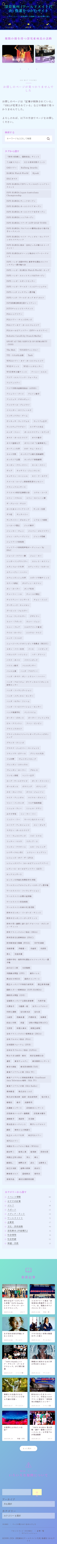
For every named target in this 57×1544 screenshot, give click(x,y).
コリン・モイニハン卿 (36, 498)
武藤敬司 (28, 1102)
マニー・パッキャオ (15, 803)
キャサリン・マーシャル (17, 476)
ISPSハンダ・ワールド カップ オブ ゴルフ (25, 297)
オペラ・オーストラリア (17, 437)
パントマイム (30, 712)
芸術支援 (44, 1151)
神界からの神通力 (22, 1129)
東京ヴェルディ (21, 1061)
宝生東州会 (25, 1011)
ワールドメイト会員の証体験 (19, 896)
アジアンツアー (13, 382)
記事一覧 (40, 1531)
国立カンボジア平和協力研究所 (20, 984)
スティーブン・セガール (38, 566)
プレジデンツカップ (27, 759)
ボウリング (27, 786)
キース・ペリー (38, 465)
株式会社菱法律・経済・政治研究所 (22, 1097)
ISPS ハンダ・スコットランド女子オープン (26, 275)
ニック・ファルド (14, 638)
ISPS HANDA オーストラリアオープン (24, 206)
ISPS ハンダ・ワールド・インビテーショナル (27, 286)
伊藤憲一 (22, 948)
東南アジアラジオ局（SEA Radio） (22, 1086)
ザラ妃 (9, 514)
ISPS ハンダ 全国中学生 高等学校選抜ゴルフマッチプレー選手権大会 (27, 263)
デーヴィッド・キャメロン (18, 605)
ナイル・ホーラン (14, 632)
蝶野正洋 (22, 1162)
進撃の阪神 (25, 1168)
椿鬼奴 (9, 1102)
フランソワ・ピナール (16, 753)
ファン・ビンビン (34, 723)
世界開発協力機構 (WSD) (18, 943)
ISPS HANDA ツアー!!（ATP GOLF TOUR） (27, 223)
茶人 (28, 1157)
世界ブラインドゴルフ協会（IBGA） (23, 932)
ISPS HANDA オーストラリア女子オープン (26, 212)
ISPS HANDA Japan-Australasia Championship (23, 194)
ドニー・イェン (33, 621)
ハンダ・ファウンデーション (19, 690)
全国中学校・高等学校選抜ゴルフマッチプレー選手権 (28, 961)
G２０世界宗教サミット (34, 162)
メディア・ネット (29, 1213)
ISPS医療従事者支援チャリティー (21, 303)
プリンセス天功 (37, 753)
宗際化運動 (11, 1011)
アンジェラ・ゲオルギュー (18, 399)
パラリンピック (31, 660)
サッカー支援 (39, 509)
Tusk (30, 355)
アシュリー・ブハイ (15, 393)
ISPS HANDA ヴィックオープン (21, 201)
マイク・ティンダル (15, 797)
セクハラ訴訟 (12, 583)
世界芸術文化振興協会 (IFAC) (20, 937)
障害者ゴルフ (12, 1173)
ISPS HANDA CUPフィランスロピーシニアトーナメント (28, 185)
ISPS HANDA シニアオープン (20, 217)
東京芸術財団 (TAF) (29, 1066)
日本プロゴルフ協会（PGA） (19, 1039)
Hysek (36, 173)
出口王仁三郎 (12, 967)
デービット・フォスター (17, 610)
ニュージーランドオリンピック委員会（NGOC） (28, 643)
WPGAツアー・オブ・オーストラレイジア (25, 360)
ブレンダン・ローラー (16, 770)
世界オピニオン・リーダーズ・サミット (24, 912)
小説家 (9, 1017)
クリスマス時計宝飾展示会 (18, 492)
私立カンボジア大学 (15, 1135)
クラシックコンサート (16, 487)
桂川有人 (45, 1097)
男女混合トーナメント (16, 1124)
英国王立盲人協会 (14, 1157)
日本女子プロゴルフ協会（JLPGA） (22, 1050)
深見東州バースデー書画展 (18, 1113)
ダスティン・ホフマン (31, 583)
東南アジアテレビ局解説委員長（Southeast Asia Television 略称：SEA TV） (26, 1079)
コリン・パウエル (14, 498)
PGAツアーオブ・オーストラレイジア (23, 325)
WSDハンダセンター (33, 366)
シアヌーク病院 (40, 520)
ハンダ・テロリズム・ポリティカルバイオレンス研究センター (28, 683)
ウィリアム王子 (40, 421)
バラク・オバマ (13, 660)
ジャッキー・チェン (15, 531)
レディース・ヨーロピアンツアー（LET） (25, 868)
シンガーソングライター (17, 561)
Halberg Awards (29, 167)
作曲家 (33, 948)
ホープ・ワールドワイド (17, 781)
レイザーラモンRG (15, 852)
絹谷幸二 (10, 1151)
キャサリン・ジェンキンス (28, 470)
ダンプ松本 (29, 588)
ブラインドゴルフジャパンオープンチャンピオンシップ (28, 735)
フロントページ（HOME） (22, 1531)
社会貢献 (29, 1239)
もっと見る (27, 1448)
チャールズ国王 (33, 594)
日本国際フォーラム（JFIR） (19, 1044)
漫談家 (21, 1118)
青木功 (37, 1173)
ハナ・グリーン (38, 654)
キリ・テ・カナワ (40, 476)
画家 (8, 1129)
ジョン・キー (36, 555)
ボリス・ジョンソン (35, 792)
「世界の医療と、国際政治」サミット (23, 156)
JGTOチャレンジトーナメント (20, 308)
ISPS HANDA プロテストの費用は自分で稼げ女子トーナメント (28, 229)
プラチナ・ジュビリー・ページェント (23, 748)
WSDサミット (13, 366)
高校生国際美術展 (26, 1179)
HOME (5, 1524)
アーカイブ (8, 1499)
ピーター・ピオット (15, 717)
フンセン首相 (12, 775)
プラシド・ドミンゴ (15, 742)
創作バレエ (35, 973)
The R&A (11, 350)
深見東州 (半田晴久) (29, 1230)
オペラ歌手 (37, 437)
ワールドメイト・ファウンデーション (23, 890)
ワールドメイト (29, 1217)
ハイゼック (43, 649)
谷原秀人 (42, 1162)
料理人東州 (21, 1028)
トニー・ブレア (13, 627)
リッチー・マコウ (14, 841)
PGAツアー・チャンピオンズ (19, 319)
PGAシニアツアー (14, 314)
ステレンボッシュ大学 (16, 577)
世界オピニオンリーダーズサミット (22, 918)
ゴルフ (29, 1205)
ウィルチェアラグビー (16, 426)
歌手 (18, 1102)
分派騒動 (26, 967)
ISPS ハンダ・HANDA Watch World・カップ (28, 270)
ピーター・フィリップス (38, 717)
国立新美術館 (43, 984)
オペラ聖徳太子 (13, 443)
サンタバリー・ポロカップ (18, 520)
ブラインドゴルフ (14, 728)
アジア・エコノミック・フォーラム (22, 377)
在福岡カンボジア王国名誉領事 (20, 1000)
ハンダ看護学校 (13, 712)
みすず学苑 (11, 814)
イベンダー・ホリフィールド (19, 410)
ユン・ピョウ (39, 825)
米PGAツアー (12, 1141)
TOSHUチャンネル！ (29, 350)
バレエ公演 (11, 671)
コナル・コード (40, 492)
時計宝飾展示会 (37, 1055)
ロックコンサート (14, 874)
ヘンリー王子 (28, 775)
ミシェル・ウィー (14, 808)
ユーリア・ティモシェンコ (18, 825)
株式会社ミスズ (25, 1091)
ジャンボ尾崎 (39, 536)
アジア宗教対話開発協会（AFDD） (22, 388)
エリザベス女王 (36, 426)
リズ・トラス (36, 836)
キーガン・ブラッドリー (17, 465)
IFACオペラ (12, 178)
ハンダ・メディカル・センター (20, 696)
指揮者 (43, 1017)
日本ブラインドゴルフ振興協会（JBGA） (25, 1033)
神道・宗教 (29, 1243)
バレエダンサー (29, 665)
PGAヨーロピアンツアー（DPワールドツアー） (27, 330)
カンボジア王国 (13, 459)
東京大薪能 (11, 1066)
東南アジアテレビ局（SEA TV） (21, 1072)
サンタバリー (22, 514)
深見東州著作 (39, 1113)
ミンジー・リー (13, 819)
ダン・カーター (13, 588)
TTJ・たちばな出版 (15, 355)
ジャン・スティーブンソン (18, 536)
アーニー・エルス (39, 372)
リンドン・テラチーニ (16, 847)
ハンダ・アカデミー (29, 671)
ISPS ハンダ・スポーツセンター (21, 281)
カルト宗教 (11, 454)
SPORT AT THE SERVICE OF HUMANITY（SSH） (27, 343)
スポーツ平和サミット (39, 577)
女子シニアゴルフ (40, 1006)
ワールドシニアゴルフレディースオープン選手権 (27, 885)
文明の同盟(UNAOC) (38, 1022)
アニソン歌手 (33, 393)
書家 (8, 1061)
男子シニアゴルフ (37, 1124)
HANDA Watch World (17, 173)
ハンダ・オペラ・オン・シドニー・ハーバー (26, 676)
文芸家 (9, 1028)
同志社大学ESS (13, 979)
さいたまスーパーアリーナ (18, 509)
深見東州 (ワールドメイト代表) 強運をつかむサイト (29, 8)
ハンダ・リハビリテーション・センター (24, 706)
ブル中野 (10, 759)
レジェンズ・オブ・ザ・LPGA (20, 857)
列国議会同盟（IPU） (16, 973)
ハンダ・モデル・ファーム (18, 701)
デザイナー (34, 616)
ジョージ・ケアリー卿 (16, 555)
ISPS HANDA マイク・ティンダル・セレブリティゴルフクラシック (28, 238)
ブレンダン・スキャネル (17, 764)
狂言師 (31, 1118)
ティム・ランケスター (16, 616)
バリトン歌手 (12, 665)
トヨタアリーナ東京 (33, 627)
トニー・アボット (14, 621)
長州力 (37, 1168)
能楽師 (33, 1151)
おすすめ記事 (29, 1201)
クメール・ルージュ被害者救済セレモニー (25, 481)
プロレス (34, 770)
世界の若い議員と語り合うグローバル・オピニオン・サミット (28, 925)
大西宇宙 (42, 1000)
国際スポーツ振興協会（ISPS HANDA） (25, 989)
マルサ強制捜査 (35, 803)
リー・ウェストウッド (16, 836)
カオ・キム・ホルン (33, 448)
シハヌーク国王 (13, 525)
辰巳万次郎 (11, 1168)
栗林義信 (10, 1091)
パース (31, 649)
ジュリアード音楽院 (15, 542)
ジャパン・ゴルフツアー (38, 531)
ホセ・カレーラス (14, 792)
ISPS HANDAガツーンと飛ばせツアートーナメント (28, 254)
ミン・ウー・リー (28, 814)
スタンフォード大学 (15, 566)
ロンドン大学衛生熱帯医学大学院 (21, 879)
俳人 (8, 954)
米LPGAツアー (34, 1135)
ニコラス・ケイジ (34, 632)
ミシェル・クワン (34, 808)
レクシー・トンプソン (36, 852)
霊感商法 (26, 1173)
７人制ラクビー (13, 162)
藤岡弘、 (10, 1162)
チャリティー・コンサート (18, 599)
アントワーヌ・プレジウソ (18, 404)
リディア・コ (32, 841)
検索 (37, 1493)
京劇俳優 (10, 948)
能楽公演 (22, 1151)
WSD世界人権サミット (17, 372)
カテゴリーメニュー (29, 1533)
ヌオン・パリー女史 (15, 649)
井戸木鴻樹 (39, 943)
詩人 (32, 1162)
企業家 (29, 1222)
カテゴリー (9, 1511)
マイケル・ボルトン (36, 797)
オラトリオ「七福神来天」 (35, 443)
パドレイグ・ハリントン (17, 654)
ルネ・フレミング (38, 847)
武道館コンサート (14, 1108)
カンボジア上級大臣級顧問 (32, 454)
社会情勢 (29, 1234)
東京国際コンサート (41, 1061)
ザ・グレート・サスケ (16, 503)
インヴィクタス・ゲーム (17, 415)
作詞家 (43, 948)
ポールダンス (12, 786)
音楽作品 (10, 1179)
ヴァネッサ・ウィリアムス (18, 421)
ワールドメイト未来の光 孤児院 (20, 907)
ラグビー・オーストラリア (18, 830)
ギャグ (9, 470)
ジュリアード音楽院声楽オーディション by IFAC (25, 548)
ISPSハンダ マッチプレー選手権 (21, 292)
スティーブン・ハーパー (17, 572)
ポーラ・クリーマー (40, 781)
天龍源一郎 (23, 1006)
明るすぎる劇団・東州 (16, 1055)
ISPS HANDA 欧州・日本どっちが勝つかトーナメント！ (28, 246)
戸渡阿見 (32, 1017)
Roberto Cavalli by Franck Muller (24, 336)
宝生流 (37, 1011)
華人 (36, 1157)
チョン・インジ (40, 599)
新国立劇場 (35, 1028)
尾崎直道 (20, 1017)
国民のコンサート (32, 979)
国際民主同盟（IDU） (16, 995)
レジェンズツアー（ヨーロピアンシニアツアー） (28, 863)
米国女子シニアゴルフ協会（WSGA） (23, 1146)
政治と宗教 (11, 1022)
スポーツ (29, 1209)
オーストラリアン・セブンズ (36, 432)
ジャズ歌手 (29, 525)
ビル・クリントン (14, 723)
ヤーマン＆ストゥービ (34, 819)
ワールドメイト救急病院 (17, 901)
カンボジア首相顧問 (33, 459)
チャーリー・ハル (14, 594)
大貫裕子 (10, 1006)
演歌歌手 (10, 1118)
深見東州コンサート (35, 1108)
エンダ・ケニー (13, 432)
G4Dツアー (12, 167)
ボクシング (41, 786)
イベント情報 (29, 1196)
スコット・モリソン (40, 561)
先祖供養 (18, 954)
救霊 (22, 1022)
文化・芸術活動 (29, 1226)
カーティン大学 (13, 448)
